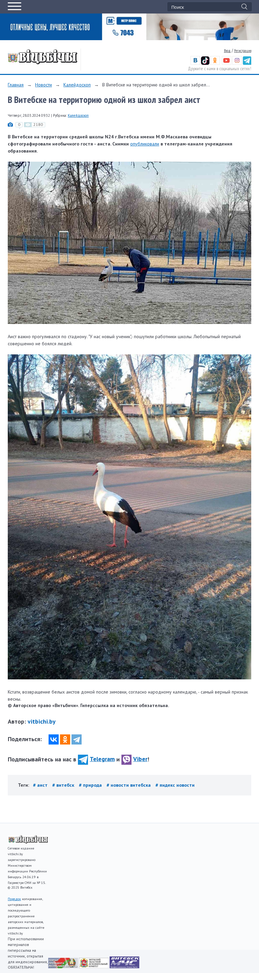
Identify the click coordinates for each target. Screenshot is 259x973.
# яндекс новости (175, 785)
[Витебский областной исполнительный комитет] (94, 967)
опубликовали (144, 144)
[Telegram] (76, 739)
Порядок (14, 899)
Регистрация (242, 50)
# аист (41, 785)
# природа (91, 785)
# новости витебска (129, 785)
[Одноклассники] (65, 739)
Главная (16, 85)
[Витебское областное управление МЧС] (124, 967)
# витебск (64, 785)
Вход (227, 50)
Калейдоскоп (77, 85)
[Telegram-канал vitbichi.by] (247, 63)
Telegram (102, 759)
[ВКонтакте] (54, 739)
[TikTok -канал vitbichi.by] (205, 63)
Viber (140, 759)
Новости (43, 85)
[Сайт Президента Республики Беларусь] (63, 967)
